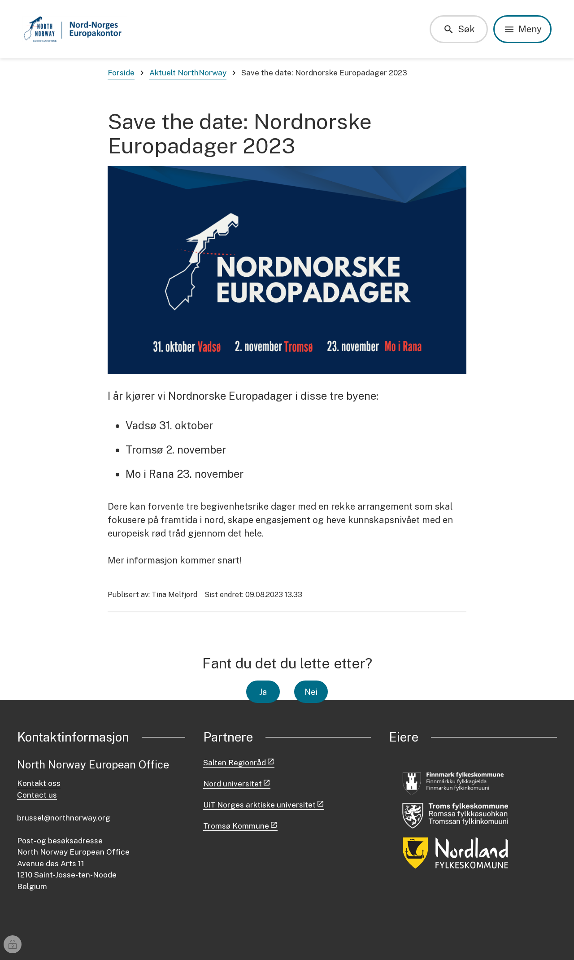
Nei (310, 692)
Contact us (37, 794)
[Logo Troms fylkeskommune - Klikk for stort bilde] (455, 816)
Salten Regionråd (234, 762)
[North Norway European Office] (74, 29)
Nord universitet (232, 783)
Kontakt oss (39, 783)
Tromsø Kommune (236, 825)
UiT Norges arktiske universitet (259, 804)
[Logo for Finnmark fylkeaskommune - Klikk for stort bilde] (455, 782)
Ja (263, 692)
